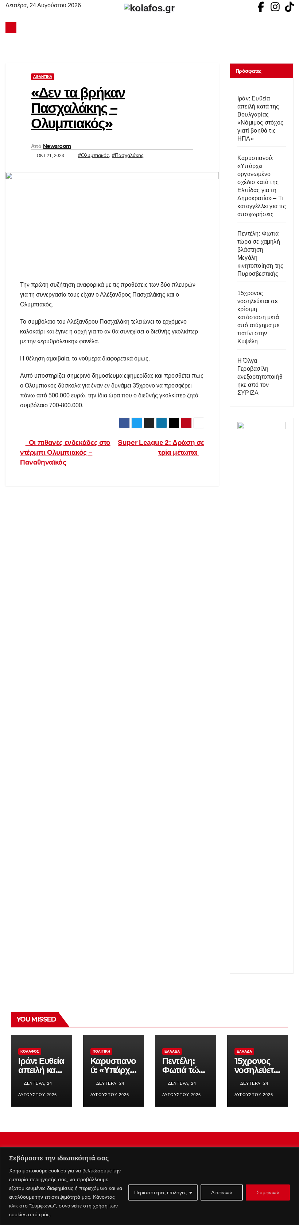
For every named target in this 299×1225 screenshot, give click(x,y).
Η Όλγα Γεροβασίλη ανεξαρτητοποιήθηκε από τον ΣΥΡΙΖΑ (260, 377)
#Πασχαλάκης (128, 155)
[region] (149, 1186)
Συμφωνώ (267, 1192)
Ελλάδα (172, 1051)
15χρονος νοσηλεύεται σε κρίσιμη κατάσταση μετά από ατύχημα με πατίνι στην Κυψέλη (258, 317)
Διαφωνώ (221, 1192)
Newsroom (57, 146)
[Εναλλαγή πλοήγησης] (151, 28)
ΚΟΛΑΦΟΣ (29, 1051)
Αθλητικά (42, 77)
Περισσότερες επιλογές (160, 1192)
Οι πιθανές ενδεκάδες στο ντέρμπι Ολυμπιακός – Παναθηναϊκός (65, 452)
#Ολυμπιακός (93, 155)
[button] (288, 27)
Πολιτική (101, 1051)
